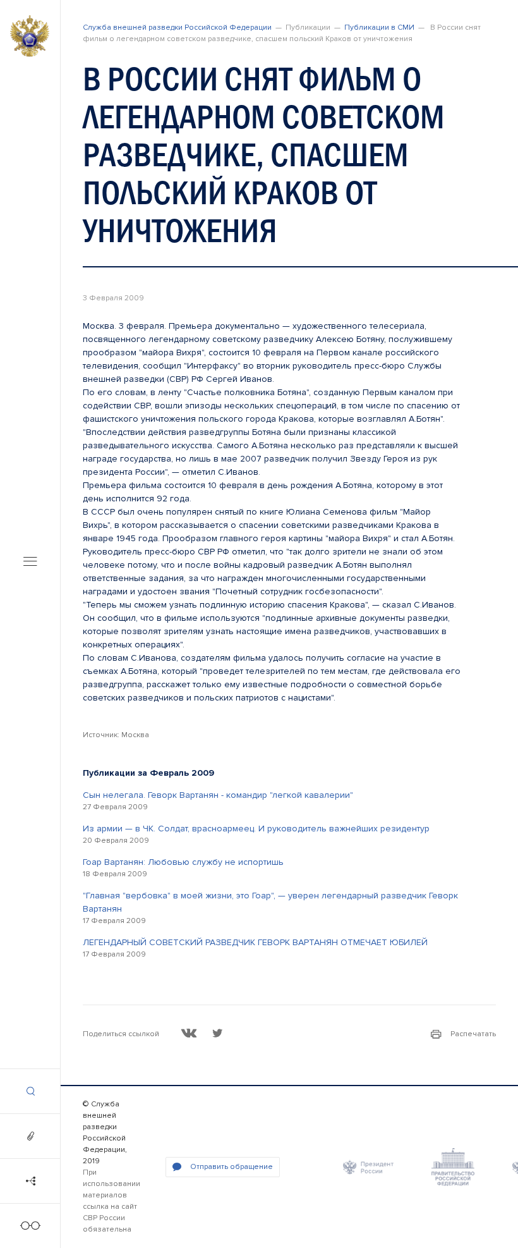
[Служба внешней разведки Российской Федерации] (29, 36)
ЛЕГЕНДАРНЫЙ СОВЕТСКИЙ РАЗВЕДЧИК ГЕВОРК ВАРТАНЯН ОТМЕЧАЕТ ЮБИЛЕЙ (255, 942)
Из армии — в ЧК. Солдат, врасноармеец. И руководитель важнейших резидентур (256, 828)
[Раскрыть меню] (30, 562)
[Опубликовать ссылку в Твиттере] (217, 1033)
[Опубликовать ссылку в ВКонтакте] (189, 1033)
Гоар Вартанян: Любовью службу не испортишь (183, 862)
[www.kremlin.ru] (368, 1167)
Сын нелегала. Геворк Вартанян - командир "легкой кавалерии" (218, 795)
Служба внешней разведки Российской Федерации (177, 27)
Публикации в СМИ (379, 27)
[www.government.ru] (452, 1167)
